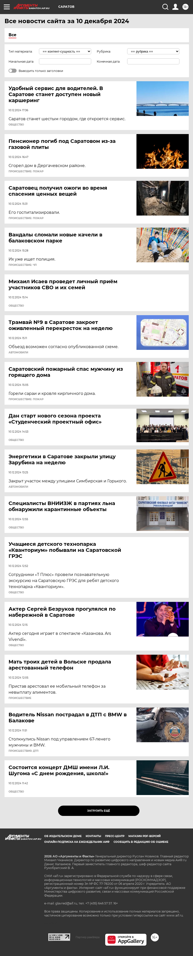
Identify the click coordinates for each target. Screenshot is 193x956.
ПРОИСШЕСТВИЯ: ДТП (23, 751)
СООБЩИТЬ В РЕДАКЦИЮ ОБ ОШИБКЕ (141, 842)
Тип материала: (21, 51)
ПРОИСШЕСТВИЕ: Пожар (26, 171)
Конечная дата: (108, 61)
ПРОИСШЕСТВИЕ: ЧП (23, 265)
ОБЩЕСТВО (16, 124)
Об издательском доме (63, 836)
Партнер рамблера (88, 937)
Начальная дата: (21, 61)
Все (12, 34)
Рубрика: (104, 51)
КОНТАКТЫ (93, 836)
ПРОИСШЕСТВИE (20, 698)
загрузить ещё (98, 810)
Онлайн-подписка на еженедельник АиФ (77, 842)
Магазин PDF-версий (144, 836)
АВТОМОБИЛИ (18, 352)
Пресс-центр (114, 836)
